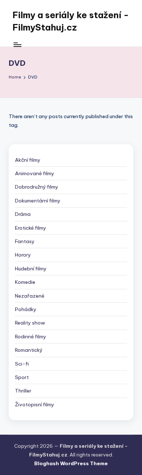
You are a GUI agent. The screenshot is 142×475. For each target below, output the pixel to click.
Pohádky (25, 309)
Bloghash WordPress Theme (71, 463)
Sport (22, 377)
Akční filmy (27, 160)
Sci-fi (22, 364)
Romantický (29, 350)
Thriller (23, 390)
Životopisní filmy (34, 404)
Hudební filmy (31, 268)
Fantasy (25, 241)
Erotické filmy (30, 228)
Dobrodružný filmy (36, 187)
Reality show (30, 322)
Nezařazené (29, 296)
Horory (23, 254)
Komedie (25, 282)
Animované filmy (34, 173)
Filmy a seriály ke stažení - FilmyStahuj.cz (70, 21)
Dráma (23, 214)
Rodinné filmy (30, 336)
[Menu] (17, 45)
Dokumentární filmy (37, 200)
